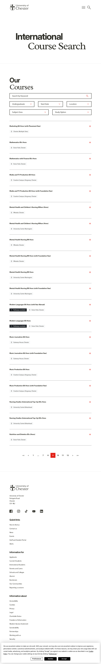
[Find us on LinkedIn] (41, 511)
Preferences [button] (53, 654)
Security (12, 639)
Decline (50, 659)
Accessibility (13, 601)
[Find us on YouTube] (33, 511)
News (11, 532)
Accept (64, 659)
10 (58, 455)
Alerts (11, 544)
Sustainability (14, 628)
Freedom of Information (17, 620)
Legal (11, 612)
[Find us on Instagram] (18, 511)
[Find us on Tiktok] (26, 511)
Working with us (15, 635)
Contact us (13, 529)
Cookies (12, 605)
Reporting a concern (16, 588)
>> (78, 455)
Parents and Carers (16, 569)
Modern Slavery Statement (18, 624)
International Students (17, 565)
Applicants (13, 557)
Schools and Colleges (16, 572)
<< (23, 455)
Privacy (11, 609)
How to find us (14, 525)
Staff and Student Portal (17, 540)
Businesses (13, 580)
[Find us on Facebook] (10, 511)
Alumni (12, 576)
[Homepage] (19, 7)
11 (63, 455)
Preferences (36, 659)
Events (11, 536)
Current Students (15, 561)
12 (68, 455)
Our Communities (15, 584)
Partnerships (13, 631)
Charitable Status (15, 616)
